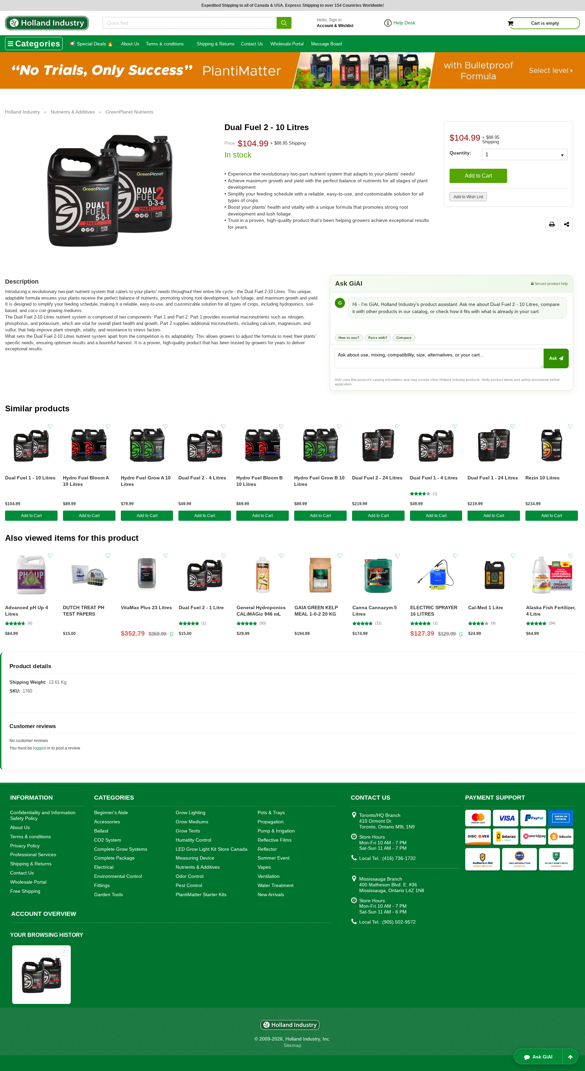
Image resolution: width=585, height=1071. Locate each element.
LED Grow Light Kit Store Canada (211, 849)
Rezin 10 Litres (542, 477)
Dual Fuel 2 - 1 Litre (201, 607)
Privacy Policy (25, 845)
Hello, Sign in (335, 23)
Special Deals (91, 43)
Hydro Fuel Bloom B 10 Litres (259, 481)
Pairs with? (377, 337)
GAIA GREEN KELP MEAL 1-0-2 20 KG (316, 611)
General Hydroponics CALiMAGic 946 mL (261, 611)
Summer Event (273, 858)
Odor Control (189, 876)
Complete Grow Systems (120, 849)
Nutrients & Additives (198, 867)
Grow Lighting (190, 812)
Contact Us (252, 43)
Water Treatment (276, 885)
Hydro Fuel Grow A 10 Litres (146, 481)
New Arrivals (271, 894)
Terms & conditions (165, 43)
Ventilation (269, 876)
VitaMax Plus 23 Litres (146, 607)
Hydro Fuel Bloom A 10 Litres (86, 481)
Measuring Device (195, 858)
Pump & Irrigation (276, 830)
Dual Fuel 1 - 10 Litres (30, 477)
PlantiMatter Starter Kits (201, 894)
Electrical (103, 867)
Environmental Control (118, 876)
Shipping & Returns (216, 43)
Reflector (267, 849)
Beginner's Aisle (111, 812)
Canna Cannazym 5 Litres (374, 611)
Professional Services (33, 854)
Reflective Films (274, 840)
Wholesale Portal (287, 43)
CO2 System (107, 840)
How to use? (349, 337)
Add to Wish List (468, 197)
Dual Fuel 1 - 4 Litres (434, 477)
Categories (37, 43)
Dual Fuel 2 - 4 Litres (202, 477)
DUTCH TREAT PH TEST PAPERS (83, 611)
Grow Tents (188, 830)
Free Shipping (25, 891)
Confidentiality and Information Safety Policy (42, 815)
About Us (130, 43)
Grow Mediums (192, 821)
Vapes (264, 867)
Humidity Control (193, 840)
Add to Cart (478, 176)
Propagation (271, 821)
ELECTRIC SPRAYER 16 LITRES (433, 611)
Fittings (102, 885)
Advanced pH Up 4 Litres (26, 611)
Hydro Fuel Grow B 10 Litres (319, 481)
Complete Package (114, 858)
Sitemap (292, 1045)
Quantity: (460, 152)
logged (39, 748)
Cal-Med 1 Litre (485, 607)
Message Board (326, 43)
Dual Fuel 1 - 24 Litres (493, 477)
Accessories (107, 821)
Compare (404, 337)
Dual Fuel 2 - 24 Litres (377, 477)
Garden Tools (108, 894)
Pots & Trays (271, 812)
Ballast (101, 830)
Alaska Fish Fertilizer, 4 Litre (551, 611)
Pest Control (189, 885)
